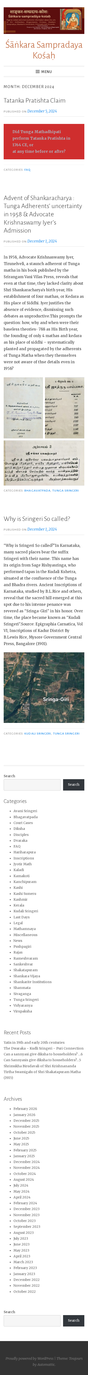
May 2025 (21, 1144)
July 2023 (20, 1239)
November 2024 (26, 1168)
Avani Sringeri (25, 811)
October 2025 (24, 1133)
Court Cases (23, 823)
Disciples (21, 835)
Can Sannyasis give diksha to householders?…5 (42, 1060)
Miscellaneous (25, 935)
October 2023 (24, 1221)
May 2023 (21, 1250)
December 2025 (26, 1121)
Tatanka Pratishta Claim (35, 100)
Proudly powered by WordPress (30, 1358)
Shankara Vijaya (26, 976)
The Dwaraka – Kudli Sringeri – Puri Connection (44, 1048)
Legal (18, 923)
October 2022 (24, 1292)
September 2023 (26, 1227)
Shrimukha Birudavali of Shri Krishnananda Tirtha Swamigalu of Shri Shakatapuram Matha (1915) (42, 1072)
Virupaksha (22, 1011)
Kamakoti (21, 876)
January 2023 (24, 1274)
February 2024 (25, 1203)
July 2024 (20, 1185)
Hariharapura (24, 852)
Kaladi (18, 870)
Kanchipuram (24, 882)
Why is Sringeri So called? (37, 519)
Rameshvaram (25, 958)
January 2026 (24, 1115)
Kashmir (20, 900)
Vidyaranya (23, 1005)
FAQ (27, 169)
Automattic (46, 1364)
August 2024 (23, 1180)
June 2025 (21, 1138)
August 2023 (23, 1233)
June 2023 (21, 1244)
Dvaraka (20, 841)
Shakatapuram (25, 970)
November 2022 (26, 1286)
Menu (46, 72)
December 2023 (26, 1209)
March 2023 (23, 1262)
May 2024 (21, 1191)
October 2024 (24, 1174)
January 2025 (24, 1156)
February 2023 (25, 1268)
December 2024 (26, 1162)
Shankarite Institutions (32, 982)
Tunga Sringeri (65, 490)
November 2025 (26, 1126)
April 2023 (21, 1256)
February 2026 (25, 1109)
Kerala (18, 905)
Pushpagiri (22, 947)
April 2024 (22, 1197)
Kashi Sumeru (24, 894)
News (17, 941)
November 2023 (26, 1215)
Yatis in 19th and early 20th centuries (34, 1043)
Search (9, 776)
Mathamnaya (24, 929)
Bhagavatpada (37, 490)
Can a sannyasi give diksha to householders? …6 (43, 1054)
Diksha (19, 829)
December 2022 (26, 1280)
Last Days (21, 917)
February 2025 (24, 1150)
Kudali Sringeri (37, 733)
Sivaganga (22, 994)
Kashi (18, 888)
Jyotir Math (22, 864)
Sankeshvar (23, 964)
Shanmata (22, 988)
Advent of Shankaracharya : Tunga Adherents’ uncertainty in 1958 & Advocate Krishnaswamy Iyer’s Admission (43, 214)
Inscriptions (23, 858)
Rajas (17, 952)
